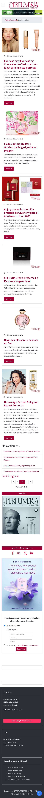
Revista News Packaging (16, 776)
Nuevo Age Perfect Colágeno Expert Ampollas (21, 403)
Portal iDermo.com (15, 771)
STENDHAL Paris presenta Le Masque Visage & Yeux (21, 279)
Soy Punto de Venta (13, 626)
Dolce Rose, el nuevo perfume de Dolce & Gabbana (22, 451)
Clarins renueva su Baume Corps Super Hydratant (21, 471)
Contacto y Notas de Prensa (22, 721)
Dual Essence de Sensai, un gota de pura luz (19, 466)
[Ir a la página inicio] (13, 482)
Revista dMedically (14, 773)
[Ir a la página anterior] (17, 482)
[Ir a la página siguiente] (27, 482)
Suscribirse (21, 649)
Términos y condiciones (29, 645)
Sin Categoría (10, 476)
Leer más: (8, 103)
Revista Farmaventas (15, 768)
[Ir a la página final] (31, 482)
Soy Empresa (12, 630)
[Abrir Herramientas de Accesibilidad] (39, 793)
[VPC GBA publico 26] (22, 12)
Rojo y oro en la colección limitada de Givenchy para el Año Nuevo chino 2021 (21, 213)
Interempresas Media (22, 779)
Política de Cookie (26, 794)
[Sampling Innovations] (22, 584)
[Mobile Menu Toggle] (3, 5)
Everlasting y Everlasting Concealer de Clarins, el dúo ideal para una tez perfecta (20, 64)
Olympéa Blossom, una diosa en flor (21, 341)
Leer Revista (21, 519)
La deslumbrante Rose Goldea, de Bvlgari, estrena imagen (20, 147)
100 (22, 482)
